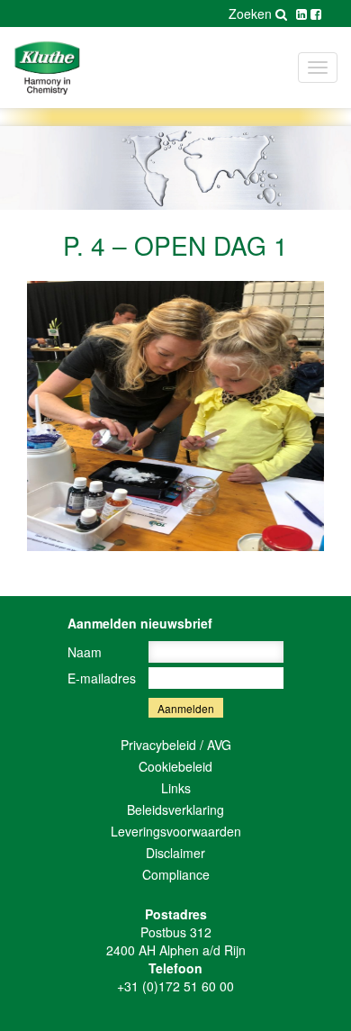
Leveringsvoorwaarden (176, 831)
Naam (85, 652)
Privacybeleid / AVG (176, 745)
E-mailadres (102, 678)
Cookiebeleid (175, 766)
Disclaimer (175, 853)
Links (176, 788)
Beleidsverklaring (175, 809)
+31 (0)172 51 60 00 (175, 986)
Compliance (176, 874)
